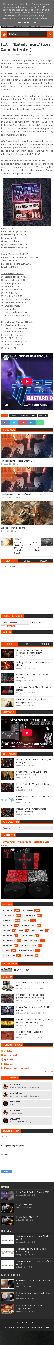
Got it (35, 22)
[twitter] (22, 1322)
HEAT (34, 415)
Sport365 (8, 1059)
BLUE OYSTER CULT (26, 951)
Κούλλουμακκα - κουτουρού (16, 1068)
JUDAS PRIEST (29, 916)
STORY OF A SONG (31, 941)
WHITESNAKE (8, 921)
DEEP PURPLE (28, 911)
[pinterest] (32, 1322)
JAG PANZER (7, 946)
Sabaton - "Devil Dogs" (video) (14, 528)
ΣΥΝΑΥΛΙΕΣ (24, 415)
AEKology (9, 1051)
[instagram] (37, 1322)
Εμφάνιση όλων (48, 1071)
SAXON (26, 921)
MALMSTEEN (8, 926)
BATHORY (6, 951)
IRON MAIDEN (8, 916)
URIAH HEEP (7, 936)
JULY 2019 (42, 415)
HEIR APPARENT (9, 941)
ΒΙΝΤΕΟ (13, 415)
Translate (11, 626)
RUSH (21, 931)
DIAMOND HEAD (28, 926)
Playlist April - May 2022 (27, 1217)
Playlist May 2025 (24, 1204)
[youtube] (27, 1322)
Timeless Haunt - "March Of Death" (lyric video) (22, 494)
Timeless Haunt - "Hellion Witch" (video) (18, 461)
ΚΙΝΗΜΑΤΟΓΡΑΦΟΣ (28, 946)
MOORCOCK (28, 956)
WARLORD (6, 931)
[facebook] (17, 1322)
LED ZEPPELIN (37, 931)
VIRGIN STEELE (9, 956)
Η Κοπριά (8, 1064)
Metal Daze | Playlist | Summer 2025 (32, 1192)
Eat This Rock (10, 1055)
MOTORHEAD (8, 911)
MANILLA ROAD (27, 936)
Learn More (23, 22)
